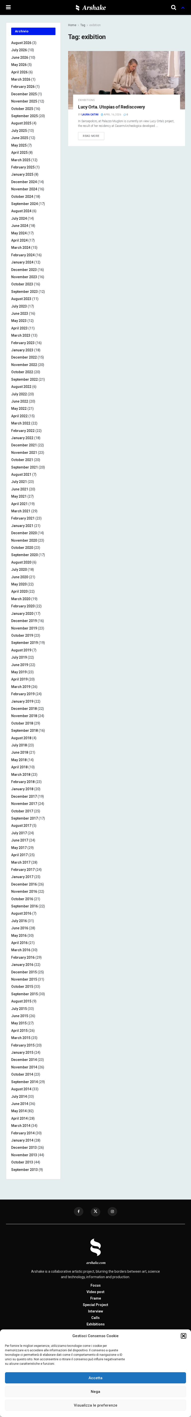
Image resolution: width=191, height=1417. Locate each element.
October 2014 (22, 1074)
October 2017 (22, 811)
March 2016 (20, 950)
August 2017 (21, 826)
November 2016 (24, 891)
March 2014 (20, 1126)
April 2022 (19, 416)
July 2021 (19, 482)
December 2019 (24, 621)
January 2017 (22, 877)
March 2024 (20, 248)
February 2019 (23, 694)
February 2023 (23, 343)
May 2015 (19, 1023)
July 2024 (19, 218)
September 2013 (24, 1170)
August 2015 (21, 1001)
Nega (95, 1391)
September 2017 (24, 818)
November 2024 (24, 189)
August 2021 (21, 474)
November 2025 (24, 101)
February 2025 (23, 167)
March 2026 (20, 79)
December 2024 (24, 182)
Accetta (95, 1378)
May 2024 (19, 233)
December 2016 (24, 884)
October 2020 (22, 548)
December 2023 (24, 270)
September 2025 (24, 116)
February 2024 (23, 255)
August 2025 (21, 123)
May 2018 (19, 760)
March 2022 (20, 423)
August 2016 (21, 913)
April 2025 (19, 153)
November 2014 (24, 1067)
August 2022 (21, 387)
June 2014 (19, 1104)
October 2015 (22, 987)
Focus (96, 1285)
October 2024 (22, 197)
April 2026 (19, 72)
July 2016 (19, 921)
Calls (95, 1318)
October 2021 (22, 460)
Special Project (95, 1305)
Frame (95, 1298)
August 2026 (21, 43)
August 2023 (21, 299)
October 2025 (22, 109)
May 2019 (19, 672)
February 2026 (23, 87)
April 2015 (19, 1031)
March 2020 (20, 599)
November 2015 (24, 979)
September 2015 (24, 994)
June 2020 (19, 577)
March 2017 (20, 862)
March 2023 (20, 335)
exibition (95, 25)
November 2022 (24, 365)
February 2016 (23, 957)
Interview (95, 1311)
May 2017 (19, 848)
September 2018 (24, 731)
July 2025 (19, 131)
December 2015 (24, 972)
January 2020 (22, 614)
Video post (95, 1292)
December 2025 (24, 94)
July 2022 (19, 394)
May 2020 (19, 584)
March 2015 (20, 1038)
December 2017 (24, 796)
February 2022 (23, 431)
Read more (91, 136)
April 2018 (19, 767)
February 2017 (23, 870)
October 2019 (22, 635)
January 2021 (22, 526)
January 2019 (22, 701)
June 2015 (19, 1016)
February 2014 (23, 1133)
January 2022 (22, 438)
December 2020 (24, 533)
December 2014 (24, 1060)
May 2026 (19, 65)
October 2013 (22, 1162)
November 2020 (24, 540)
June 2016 (19, 928)
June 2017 (19, 840)
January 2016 (22, 965)
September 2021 (24, 467)
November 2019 (24, 628)
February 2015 (23, 1045)
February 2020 (23, 606)
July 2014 (19, 1097)
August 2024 (21, 211)
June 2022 (19, 401)
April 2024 (19, 240)
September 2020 (24, 555)
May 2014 (19, 1111)
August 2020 (21, 562)
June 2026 (19, 57)
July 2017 (19, 833)
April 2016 (19, 943)
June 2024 (19, 226)
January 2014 (22, 1140)
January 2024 (22, 262)
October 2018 (22, 723)
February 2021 (23, 518)
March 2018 (20, 775)
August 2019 (21, 650)
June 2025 (19, 138)
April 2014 (19, 1118)
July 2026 (19, 50)
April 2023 (19, 328)
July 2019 (19, 657)
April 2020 (19, 591)
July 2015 (19, 1009)
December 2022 (24, 357)
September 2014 (24, 1082)
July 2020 (19, 570)
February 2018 (23, 782)
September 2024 (24, 204)
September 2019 (24, 643)
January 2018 (22, 789)
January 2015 (22, 1052)
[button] (183, 1335)
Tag (82, 25)
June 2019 (19, 665)
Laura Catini (90, 114)
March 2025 (20, 160)
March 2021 (20, 511)
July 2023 (19, 306)
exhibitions (86, 100)
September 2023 (24, 292)
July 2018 (19, 745)
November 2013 (24, 1155)
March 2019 (20, 687)
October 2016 (22, 899)
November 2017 (24, 804)
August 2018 (21, 738)
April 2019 (19, 679)
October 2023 (22, 284)
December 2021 (24, 445)
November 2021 (24, 453)
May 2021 (19, 496)
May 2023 (19, 321)
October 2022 (22, 372)
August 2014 (21, 1089)
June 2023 (19, 313)
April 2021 (19, 504)
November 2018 (24, 716)
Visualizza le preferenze (95, 1405)
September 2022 (24, 379)
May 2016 (19, 936)
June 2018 (19, 752)
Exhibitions (96, 1324)
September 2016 (24, 906)
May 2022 (19, 409)
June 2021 (19, 489)
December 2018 (24, 709)
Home (72, 25)
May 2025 (19, 145)
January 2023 (22, 350)
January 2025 (22, 174)
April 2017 (19, 855)
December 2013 (24, 1148)
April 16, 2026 (112, 114)
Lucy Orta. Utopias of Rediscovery (111, 106)
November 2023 (24, 277)
